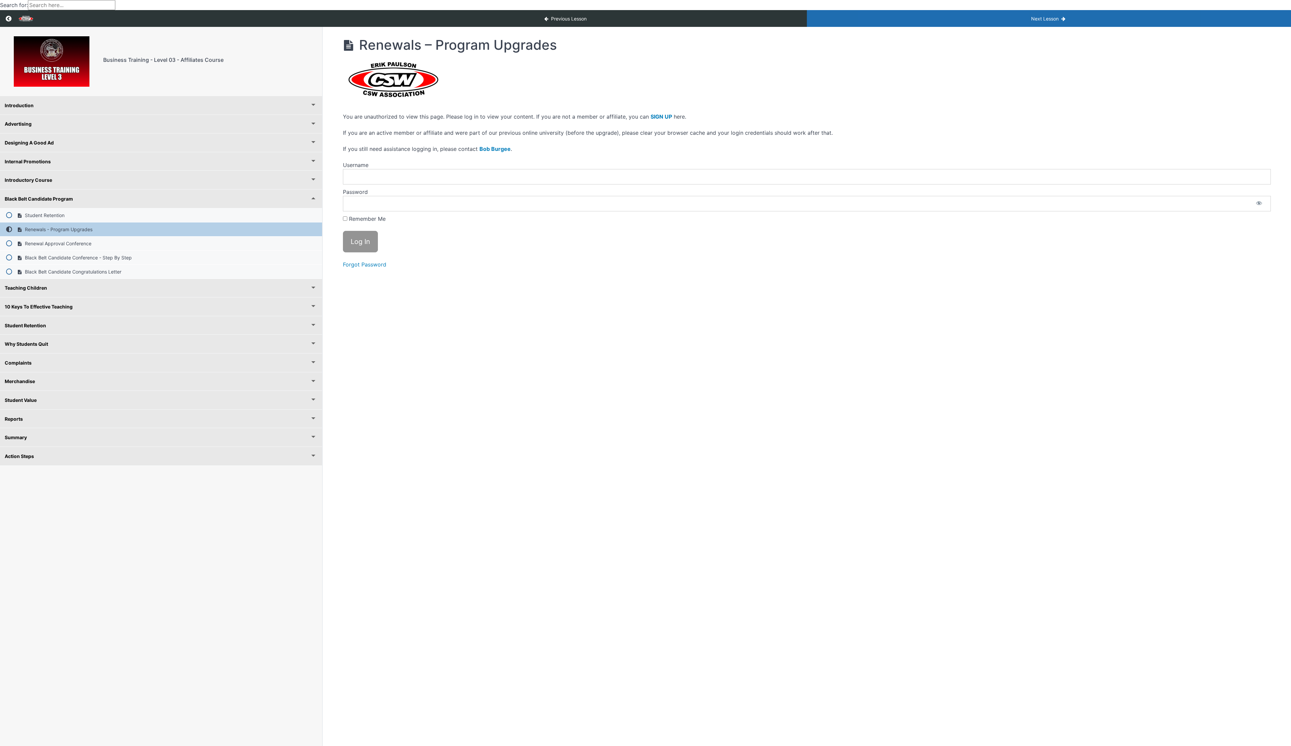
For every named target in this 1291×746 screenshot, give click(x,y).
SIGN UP (661, 116)
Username (355, 165)
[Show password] (1259, 203)
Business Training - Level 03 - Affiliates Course (163, 59)
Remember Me (366, 218)
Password (355, 192)
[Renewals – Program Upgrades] (52, 61)
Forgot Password (364, 264)
